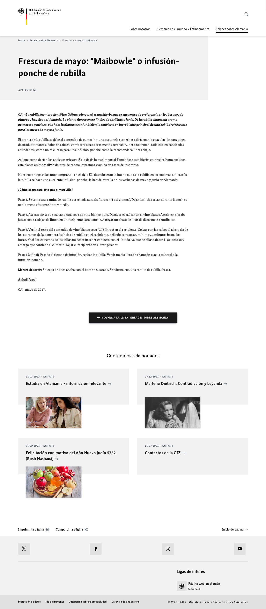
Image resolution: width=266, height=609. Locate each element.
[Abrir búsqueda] (245, 12)
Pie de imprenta (55, 601)
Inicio (21, 40)
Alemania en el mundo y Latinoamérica (183, 29)
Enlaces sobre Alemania (44, 40)
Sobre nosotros (139, 29)
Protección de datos (29, 601)
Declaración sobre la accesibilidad (88, 601)
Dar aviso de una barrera (125, 601)
